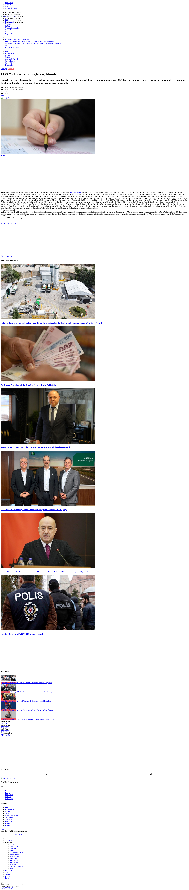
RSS (17, 47)
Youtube (28, 39)
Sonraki (9, 256)
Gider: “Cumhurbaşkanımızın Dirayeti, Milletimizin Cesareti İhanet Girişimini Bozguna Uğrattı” (44, 572)
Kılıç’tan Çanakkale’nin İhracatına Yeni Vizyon (34, 710)
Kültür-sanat (9, 22)
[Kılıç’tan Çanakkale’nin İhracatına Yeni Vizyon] (8, 708)
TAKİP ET (5, 727)
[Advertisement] (66, 174)
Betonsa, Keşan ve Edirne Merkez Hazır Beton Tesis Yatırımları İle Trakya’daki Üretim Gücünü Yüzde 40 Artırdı (51, 323)
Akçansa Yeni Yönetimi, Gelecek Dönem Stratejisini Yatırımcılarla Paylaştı (34, 509)
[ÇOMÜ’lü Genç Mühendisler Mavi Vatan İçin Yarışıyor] (8, 690)
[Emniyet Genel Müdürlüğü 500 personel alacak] (48, 630)
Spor (7, 45)
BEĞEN (4, 723)
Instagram (21, 39)
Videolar (8, 5)
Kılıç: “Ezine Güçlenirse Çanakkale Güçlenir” (34, 683)
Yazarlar (8, 874)
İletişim (12, 47)
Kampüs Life (27, 43)
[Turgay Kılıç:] (48, 443)
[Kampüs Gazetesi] (8, 16)
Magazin (44, 43)
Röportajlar (9, 34)
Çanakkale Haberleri (12, 28)
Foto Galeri (9, 3)
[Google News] (6, 98)
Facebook (8, 39)
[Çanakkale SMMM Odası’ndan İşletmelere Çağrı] (8, 717)
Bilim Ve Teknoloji (54, 43)
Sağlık (7, 26)
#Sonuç (13, 224)
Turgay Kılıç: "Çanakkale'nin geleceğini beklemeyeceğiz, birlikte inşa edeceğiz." (36, 447)
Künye (7, 47)
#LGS (3, 224)
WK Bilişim (19, 835)
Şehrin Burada (10, 30)
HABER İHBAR (7, 888)
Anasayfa (4, 69)
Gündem (8, 24)
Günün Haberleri (11, 9)
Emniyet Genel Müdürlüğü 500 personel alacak (22, 634)
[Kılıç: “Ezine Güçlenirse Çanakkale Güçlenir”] (8, 681)
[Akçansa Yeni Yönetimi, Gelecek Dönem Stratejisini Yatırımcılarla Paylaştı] (48, 505)
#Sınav (8, 224)
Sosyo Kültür (9, 32)
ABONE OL (5, 735)
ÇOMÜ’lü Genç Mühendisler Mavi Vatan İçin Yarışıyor (31, 692)
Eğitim (7, 20)
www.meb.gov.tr (75, 192)
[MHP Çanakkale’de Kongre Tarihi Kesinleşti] (8, 699)
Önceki (3, 256)
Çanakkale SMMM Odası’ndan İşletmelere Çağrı (35, 719)
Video (7, 872)
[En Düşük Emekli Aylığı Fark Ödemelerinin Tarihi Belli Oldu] (48, 381)
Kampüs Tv (36, 43)
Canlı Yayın (9, 7)
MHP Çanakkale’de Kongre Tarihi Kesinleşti (33, 701)
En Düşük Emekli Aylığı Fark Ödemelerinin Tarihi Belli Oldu (28, 385)
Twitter (14, 39)
